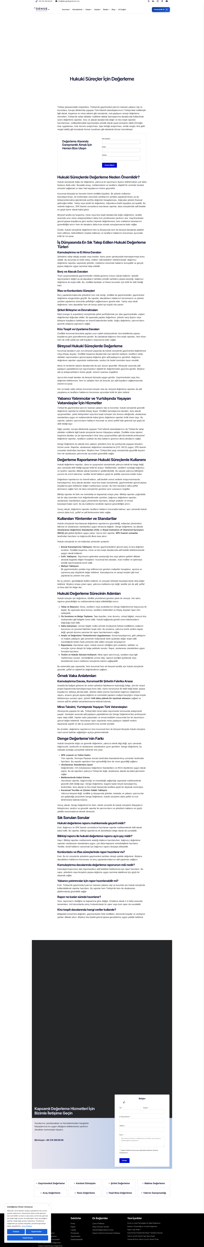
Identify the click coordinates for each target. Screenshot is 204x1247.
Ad (120, 1108)
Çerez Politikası (27, 1226)
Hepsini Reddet (36, 1231)
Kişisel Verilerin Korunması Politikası (106, 1233)
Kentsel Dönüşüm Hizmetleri (49, 1239)
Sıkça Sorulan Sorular (100, 1227)
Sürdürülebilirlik (77, 1239)
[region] (27, 1223)
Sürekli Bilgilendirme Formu (102, 1230)
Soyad (145, 1108)
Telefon (122, 1126)
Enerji (73, 1223)
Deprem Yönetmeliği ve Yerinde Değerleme (142, 1226)
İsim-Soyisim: (106, 138)
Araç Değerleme (44, 1223)
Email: (104, 147)
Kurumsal (65, 9)
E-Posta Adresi (124, 1117)
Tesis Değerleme (44, 1230)
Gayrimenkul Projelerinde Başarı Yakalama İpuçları (145, 1233)
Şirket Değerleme (44, 1227)
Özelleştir (16, 1231)
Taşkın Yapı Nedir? (133, 1230)
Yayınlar (97, 9)
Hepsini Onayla (28, 1238)
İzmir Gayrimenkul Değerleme (49, 1243)
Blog (113, 9)
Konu (121, 1135)
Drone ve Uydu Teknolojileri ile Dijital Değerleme (143, 1223)
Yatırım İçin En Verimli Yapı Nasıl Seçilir (141, 1236)
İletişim (105, 9)
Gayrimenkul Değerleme (47, 1236)
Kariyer (88, 9)
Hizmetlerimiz (77, 9)
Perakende (75, 1233)
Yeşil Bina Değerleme (46, 1233)
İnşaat (73, 1227)
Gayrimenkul (75, 1236)
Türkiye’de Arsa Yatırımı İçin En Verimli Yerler (143, 1239)
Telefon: (104, 155)
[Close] (48, 1205)
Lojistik (73, 1230)
